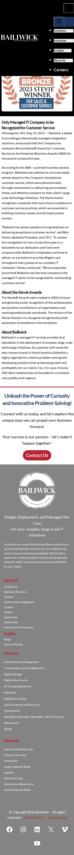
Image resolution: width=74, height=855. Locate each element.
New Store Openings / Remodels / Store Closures (33, 716)
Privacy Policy (34, 817)
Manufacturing (13, 778)
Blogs (7, 639)
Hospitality (11, 760)
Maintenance (12, 710)
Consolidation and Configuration (24, 668)
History (8, 612)
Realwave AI (11, 723)
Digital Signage (13, 674)
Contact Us (37, 455)
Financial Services (15, 755)
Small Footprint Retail (17, 789)
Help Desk (10, 692)
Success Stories (13, 644)
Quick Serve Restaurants (19, 784)
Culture (8, 607)
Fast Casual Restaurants (18, 749)
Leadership (10, 617)
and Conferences (22, 627)
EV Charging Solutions (17, 686)
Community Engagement (19, 602)
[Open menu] (69, 8)
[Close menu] (59, 22)
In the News (11, 622)
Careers (9, 596)
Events (8, 627)
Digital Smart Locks (16, 680)
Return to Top (57, 817)
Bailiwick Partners (15, 591)
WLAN (8, 729)
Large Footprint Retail (17, 766)
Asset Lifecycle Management (21, 662)
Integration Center (15, 698)
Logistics (9, 772)
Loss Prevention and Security (21, 704)
